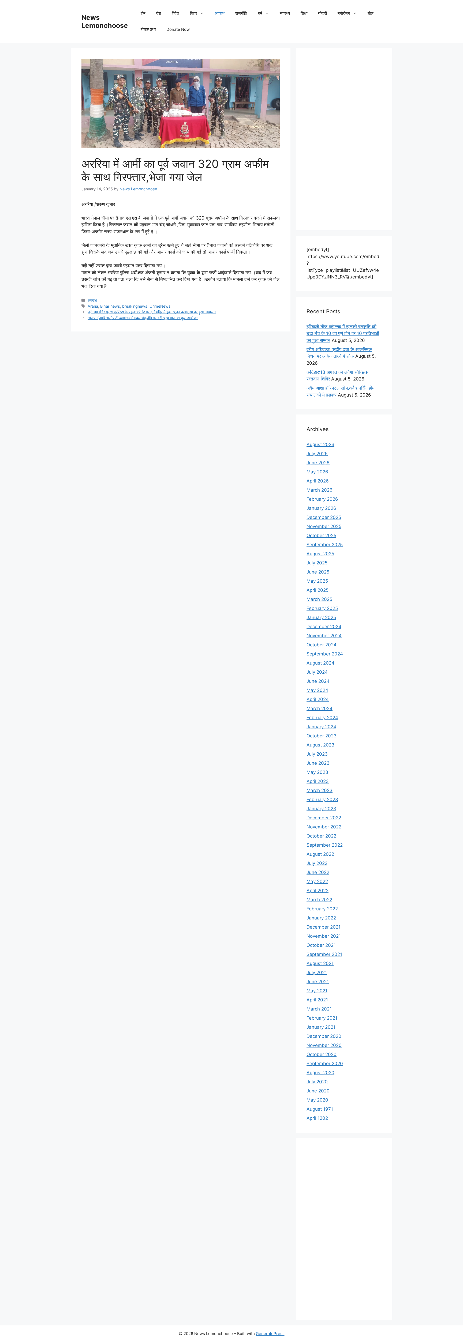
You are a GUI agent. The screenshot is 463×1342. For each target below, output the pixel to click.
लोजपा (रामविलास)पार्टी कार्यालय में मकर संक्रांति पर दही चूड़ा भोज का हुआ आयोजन (143, 317)
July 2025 (317, 563)
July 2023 (317, 754)
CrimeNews (160, 306)
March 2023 (320, 790)
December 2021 (324, 927)
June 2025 (318, 572)
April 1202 (317, 1118)
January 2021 (321, 1027)
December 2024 (324, 626)
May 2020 (317, 1100)
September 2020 (325, 1063)
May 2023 (317, 772)
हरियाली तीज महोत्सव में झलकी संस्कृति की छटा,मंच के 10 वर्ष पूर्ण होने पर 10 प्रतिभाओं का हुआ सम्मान (343, 333)
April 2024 (318, 699)
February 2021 (322, 1018)
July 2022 (317, 863)
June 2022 (318, 872)
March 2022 (319, 899)
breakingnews (134, 306)
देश (158, 13)
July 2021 (317, 972)
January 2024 (321, 726)
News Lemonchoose (104, 21)
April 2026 (318, 481)
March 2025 (319, 599)
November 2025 (324, 526)
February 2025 (322, 608)
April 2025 (317, 590)
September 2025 (325, 544)
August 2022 (320, 854)
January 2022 (321, 918)
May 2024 (317, 690)
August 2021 (320, 963)
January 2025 (321, 617)
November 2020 (324, 1045)
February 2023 (322, 799)
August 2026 (320, 444)
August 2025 (320, 553)
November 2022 (324, 827)
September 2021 (324, 954)
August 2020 (320, 1072)
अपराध (220, 13)
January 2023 (321, 808)
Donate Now (178, 29)
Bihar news (110, 306)
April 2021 (317, 999)
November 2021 (324, 936)
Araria (93, 306)
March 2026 (320, 490)
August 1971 (320, 1109)
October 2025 (321, 535)
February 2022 (322, 908)
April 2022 (317, 890)
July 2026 (317, 453)
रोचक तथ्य (148, 29)
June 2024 (318, 681)
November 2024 (324, 635)
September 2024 (325, 654)
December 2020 (324, 1036)
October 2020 (322, 1054)
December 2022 (324, 817)
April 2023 (318, 781)
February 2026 (322, 499)
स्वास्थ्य (285, 13)
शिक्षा (304, 13)
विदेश (175, 13)
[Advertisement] (344, 139)
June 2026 (318, 462)
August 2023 (320, 745)
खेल (371, 13)
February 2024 (322, 717)
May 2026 (317, 471)
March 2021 (319, 1009)
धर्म (260, 13)
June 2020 (318, 1091)
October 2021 (321, 945)
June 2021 (318, 981)
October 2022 (321, 836)
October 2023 (322, 735)
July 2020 (317, 1081)
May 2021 (317, 990)
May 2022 (317, 881)
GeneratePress (270, 1333)
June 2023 (318, 763)
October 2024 (322, 644)
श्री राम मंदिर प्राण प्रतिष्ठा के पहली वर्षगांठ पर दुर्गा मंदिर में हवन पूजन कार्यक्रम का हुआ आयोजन (152, 312)
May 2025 (317, 581)
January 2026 (321, 508)
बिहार (193, 13)
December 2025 (324, 517)
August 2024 (320, 663)
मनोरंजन (344, 13)
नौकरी (322, 13)
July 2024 (317, 672)
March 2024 (320, 708)
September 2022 (325, 845)
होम (143, 13)
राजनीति (241, 13)
